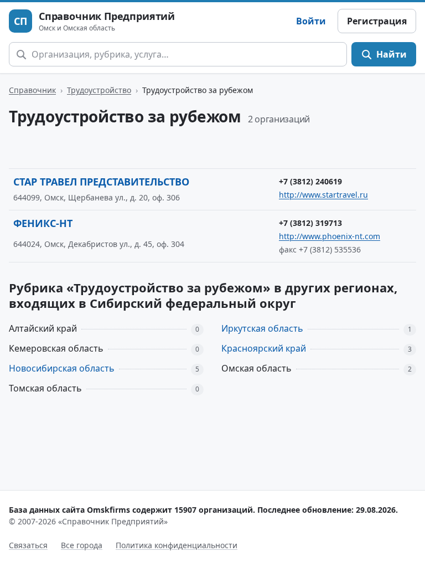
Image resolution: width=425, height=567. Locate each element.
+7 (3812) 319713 (310, 223)
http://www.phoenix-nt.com (329, 236)
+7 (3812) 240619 (310, 181)
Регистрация (377, 21)
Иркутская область (262, 328)
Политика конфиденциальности (176, 545)
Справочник (32, 90)
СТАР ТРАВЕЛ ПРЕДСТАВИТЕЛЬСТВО (101, 181)
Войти (311, 21)
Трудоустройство (99, 90)
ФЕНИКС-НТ (42, 223)
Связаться (28, 545)
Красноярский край (263, 348)
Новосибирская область (62, 368)
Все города (81, 545)
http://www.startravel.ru (323, 194)
